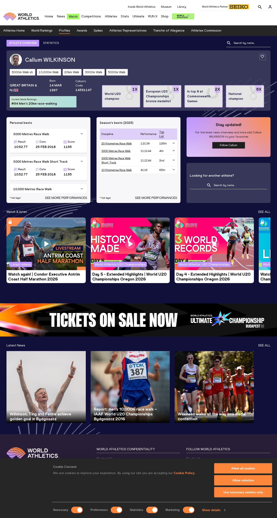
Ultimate (138, 16)
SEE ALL (264, 212)
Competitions (91, 16)
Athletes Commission (206, 30)
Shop (165, 16)
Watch (73, 16)
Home (49, 16)
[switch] (116, 510)
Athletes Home (14, 30)
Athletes (111, 16)
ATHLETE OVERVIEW (23, 43)
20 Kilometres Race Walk (116, 143)
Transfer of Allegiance (169, 30)
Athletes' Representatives (128, 30)
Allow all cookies (243, 468)
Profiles (64, 30)
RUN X (152, 16)
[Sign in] (270, 7)
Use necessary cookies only (243, 492)
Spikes (98, 30)
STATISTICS (51, 43)
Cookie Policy (184, 473)
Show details (211, 510)
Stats (125, 16)
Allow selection (243, 480)
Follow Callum (228, 145)
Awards (82, 30)
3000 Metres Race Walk (116, 151)
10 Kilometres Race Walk (116, 170)
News (61, 16)
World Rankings (42, 30)
